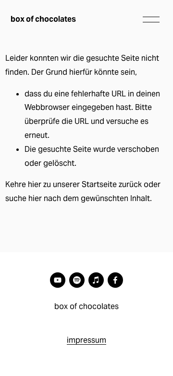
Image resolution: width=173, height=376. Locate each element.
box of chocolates (43, 19)
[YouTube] (57, 280)
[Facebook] (115, 280)
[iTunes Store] (96, 280)
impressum (86, 340)
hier (34, 184)
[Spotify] (77, 280)
